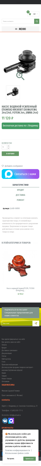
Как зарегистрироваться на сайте (13, 339)
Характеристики (20, 184)
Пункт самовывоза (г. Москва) (12, 395)
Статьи (4, 356)
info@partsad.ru (15, 415)
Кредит (20, 190)
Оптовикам (5, 381)
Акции (4, 373)
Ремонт (20, 200)
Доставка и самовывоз (9, 350)
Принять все (29, 459)
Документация (7, 353)
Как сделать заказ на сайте (11, 342)
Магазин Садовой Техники (11, 391)
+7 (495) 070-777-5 (16, 410)
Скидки (4, 376)
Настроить (10, 458)
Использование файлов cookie (17, 453)
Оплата (4, 345)
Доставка (20, 195)
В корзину (10, 154)
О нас (3, 362)
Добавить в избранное (13, 166)
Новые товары (7, 378)
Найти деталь (6, 359)
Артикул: (6, 208)
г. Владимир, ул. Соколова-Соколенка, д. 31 (22, 406)
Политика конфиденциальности (17, 450)
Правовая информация (10, 364)
